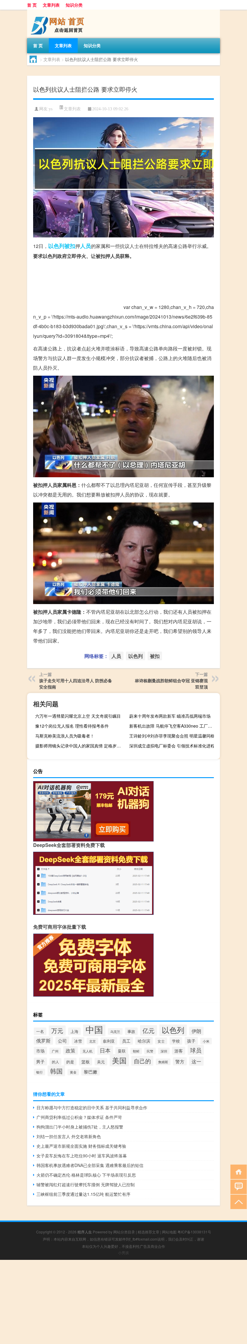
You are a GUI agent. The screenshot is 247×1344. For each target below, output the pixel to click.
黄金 (73, 1072)
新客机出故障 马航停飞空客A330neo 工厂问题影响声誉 (173, 726)
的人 (55, 1061)
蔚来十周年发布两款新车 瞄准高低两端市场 (170, 716)
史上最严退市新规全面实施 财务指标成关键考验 (81, 1146)
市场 (40, 1051)
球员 (196, 1050)
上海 (74, 1031)
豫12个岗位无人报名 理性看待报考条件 (72, 726)
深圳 (164, 1051)
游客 (178, 1051)
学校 (176, 1041)
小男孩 (123, 1252)
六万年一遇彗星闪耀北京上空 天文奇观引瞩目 (78, 716)
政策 (70, 1050)
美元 (101, 1062)
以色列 (56, 246)
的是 (70, 1062)
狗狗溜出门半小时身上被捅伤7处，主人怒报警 (79, 1127)
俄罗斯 (43, 1040)
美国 (119, 1060)
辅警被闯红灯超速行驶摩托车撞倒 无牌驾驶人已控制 (85, 1184)
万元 (57, 1030)
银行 (39, 1072)
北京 (92, 1041)
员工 (126, 1041)
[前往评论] (237, 1186)
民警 (150, 1051)
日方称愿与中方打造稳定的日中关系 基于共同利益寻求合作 (91, 1107)
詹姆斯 (163, 1061)
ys (50, 109)
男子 (40, 1061)
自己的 (142, 1061)
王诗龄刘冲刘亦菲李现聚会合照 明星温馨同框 (172, 736)
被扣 (69, 246)
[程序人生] (58, 12)
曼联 (122, 1051)
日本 (105, 1050)
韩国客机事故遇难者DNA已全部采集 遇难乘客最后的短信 (89, 1165)
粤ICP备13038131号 (194, 1231)
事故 (131, 1031)
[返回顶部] (237, 1201)
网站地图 (169, 1231)
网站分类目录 (124, 1231)
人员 (85, 246)
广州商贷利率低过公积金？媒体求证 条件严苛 (79, 1117)
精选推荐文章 (148, 1231)
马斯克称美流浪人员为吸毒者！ (64, 736)
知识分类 (74, 5)
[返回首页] (237, 1171)
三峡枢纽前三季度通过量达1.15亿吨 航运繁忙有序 (83, 1194)
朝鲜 (136, 1051)
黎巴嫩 (90, 1071)
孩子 (191, 1041)
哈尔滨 (144, 1041)
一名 (40, 1031)
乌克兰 (115, 1031)
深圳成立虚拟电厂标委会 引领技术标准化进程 (172, 746)
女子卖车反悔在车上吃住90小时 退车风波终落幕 (81, 1156)
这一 (196, 1061)
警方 (179, 1061)
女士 (161, 1040)
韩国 (56, 1070)
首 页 (32, 5)
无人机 (87, 1051)
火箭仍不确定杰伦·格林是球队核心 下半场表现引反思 (86, 1175)
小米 (206, 1041)
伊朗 (196, 1031)
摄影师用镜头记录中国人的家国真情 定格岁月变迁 (79, 746)
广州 (55, 1051)
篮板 (85, 1061)
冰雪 (78, 1041)
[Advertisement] (123, 1302)
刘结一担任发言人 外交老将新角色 (68, 1136)
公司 (62, 1040)
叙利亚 (109, 1041)
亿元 (148, 1030)
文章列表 (51, 5)
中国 (94, 1029)
